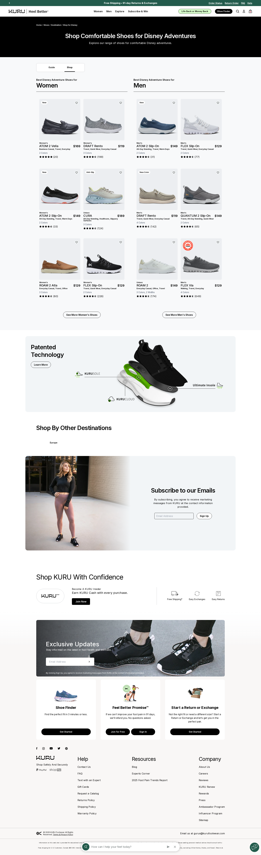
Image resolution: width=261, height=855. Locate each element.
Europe (53, 442)
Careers (203, 773)
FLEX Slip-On (92, 285)
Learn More (41, 364)
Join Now (81, 601)
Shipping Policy (86, 806)
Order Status (215, 3)
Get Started (66, 731)
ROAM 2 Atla (48, 285)
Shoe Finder (223, 11)
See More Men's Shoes (179, 314)
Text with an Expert (89, 780)
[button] (237, 11)
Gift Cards (83, 786)
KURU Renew (207, 786)
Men (109, 11)
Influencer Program (210, 813)
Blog (134, 766)
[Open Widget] (254, 847)
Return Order (232, 3)
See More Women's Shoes (81, 314)
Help (249, 3)
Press (202, 800)
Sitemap (203, 820)
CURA (87, 215)
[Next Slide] (9, 3)
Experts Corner (141, 773)
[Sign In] (244, 11)
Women (98, 11)
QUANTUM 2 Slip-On (196, 215)
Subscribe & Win (138, 11)
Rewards (204, 793)
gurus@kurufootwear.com (209, 833)
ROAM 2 (142, 285)
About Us (204, 766)
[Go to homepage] (45, 758)
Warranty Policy (87, 813)
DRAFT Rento (93, 146)
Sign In (143, 731)
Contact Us (84, 766)
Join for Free (118, 731)
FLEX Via (187, 285)
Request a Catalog (88, 793)
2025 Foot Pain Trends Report (150, 780)
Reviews (203, 780)
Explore (119, 11)
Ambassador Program (212, 806)
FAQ (243, 3)
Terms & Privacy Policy (63, 834)
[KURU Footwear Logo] (29, 11)
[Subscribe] (89, 662)
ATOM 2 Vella (48, 146)
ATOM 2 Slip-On (50, 215)
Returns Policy (86, 800)
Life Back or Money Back (195, 11)
